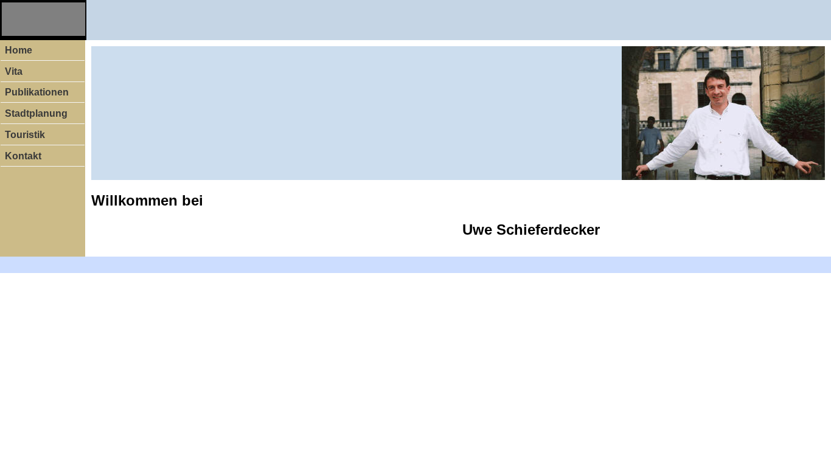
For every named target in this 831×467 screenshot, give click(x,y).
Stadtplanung (36, 113)
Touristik (25, 135)
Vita (14, 71)
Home (18, 50)
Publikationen (37, 92)
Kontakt (23, 156)
